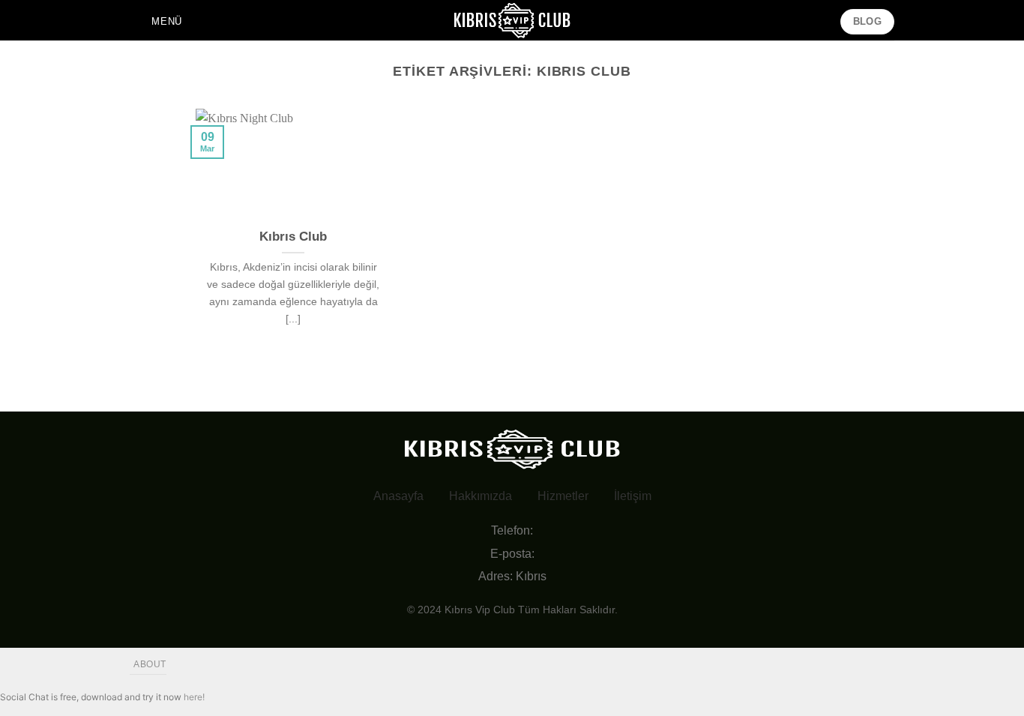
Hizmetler (562, 496)
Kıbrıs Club (293, 236)
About (149, 664)
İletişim (632, 496)
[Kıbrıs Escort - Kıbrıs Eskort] (512, 20)
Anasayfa (398, 496)
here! (194, 697)
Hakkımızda (480, 496)
